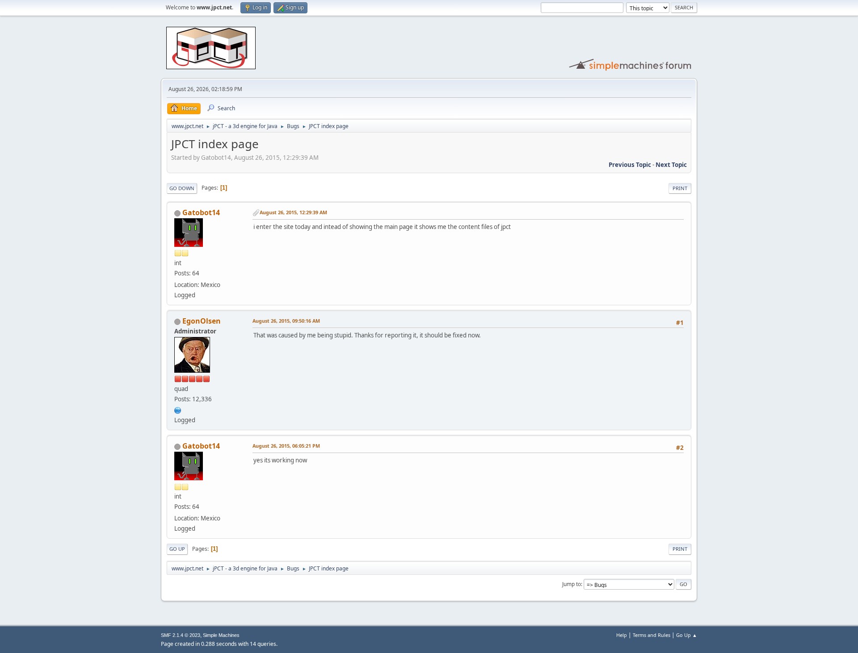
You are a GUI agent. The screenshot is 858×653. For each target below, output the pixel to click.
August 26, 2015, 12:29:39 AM (293, 212)
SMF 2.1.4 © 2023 (180, 635)
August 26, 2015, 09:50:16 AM (286, 320)
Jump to (571, 584)
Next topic (671, 165)
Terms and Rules (651, 635)
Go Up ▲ (686, 635)
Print (680, 188)
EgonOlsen (201, 321)
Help (621, 635)
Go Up (177, 548)
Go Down (181, 188)
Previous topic (630, 165)
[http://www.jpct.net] (177, 409)
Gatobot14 (201, 212)
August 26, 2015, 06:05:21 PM (286, 445)
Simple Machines (221, 635)
